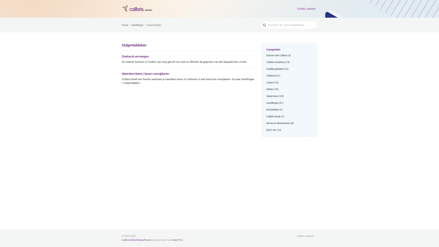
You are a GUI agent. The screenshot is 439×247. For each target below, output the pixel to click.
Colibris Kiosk (273, 116)
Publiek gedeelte (274, 69)
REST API (271, 130)
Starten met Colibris (276, 55)
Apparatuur (272, 96)
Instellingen (272, 103)
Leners (270, 82)
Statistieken (272, 109)
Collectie (270, 75)
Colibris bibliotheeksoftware (136, 240)
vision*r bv (177, 240)
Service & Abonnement (278, 123)
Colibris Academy (275, 62)
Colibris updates (306, 8)
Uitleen (270, 89)
